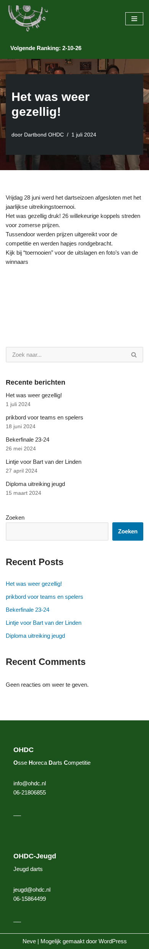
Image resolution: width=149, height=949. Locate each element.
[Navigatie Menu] (134, 18)
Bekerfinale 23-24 (27, 439)
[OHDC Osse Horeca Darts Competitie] (29, 18)
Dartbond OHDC (44, 135)
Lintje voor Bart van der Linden (43, 461)
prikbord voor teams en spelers (44, 417)
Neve (29, 941)
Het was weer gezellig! (34, 395)
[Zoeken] (134, 354)
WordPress (113, 941)
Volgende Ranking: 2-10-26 (45, 48)
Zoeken (15, 517)
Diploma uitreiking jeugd (35, 484)
